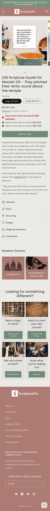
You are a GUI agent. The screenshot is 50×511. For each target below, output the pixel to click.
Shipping (5, 111)
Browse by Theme (13, 335)
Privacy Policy (12, 442)
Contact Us (11, 412)
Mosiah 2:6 (20, 177)
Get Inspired (13, 374)
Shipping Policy (12, 424)
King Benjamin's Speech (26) (37, 274)
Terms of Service (14, 436)
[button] (3, 11)
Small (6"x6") (32, 101)
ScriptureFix (27, 506)
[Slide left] (19, 72)
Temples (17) (13, 274)
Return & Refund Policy (16, 430)
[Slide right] (31, 72)
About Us (9, 406)
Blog (7, 418)
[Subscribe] (42, 484)
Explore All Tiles (37, 335)
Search (36, 374)
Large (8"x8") (12, 101)
